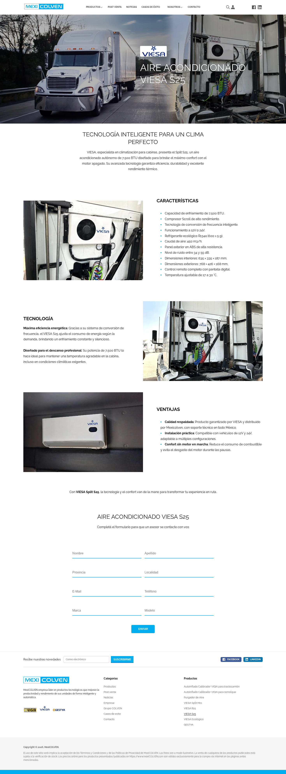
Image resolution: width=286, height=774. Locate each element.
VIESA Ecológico (194, 719)
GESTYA (188, 724)
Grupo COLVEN (113, 708)
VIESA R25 (190, 708)
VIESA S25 (190, 713)
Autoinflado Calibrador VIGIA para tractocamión (212, 686)
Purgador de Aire (194, 697)
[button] (93, 7)
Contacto (109, 719)
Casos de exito (112, 713)
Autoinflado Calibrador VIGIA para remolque (210, 692)
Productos (110, 686)
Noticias (108, 697)
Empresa (109, 702)
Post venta (110, 692)
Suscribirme (122, 659)
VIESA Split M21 (193, 702)
